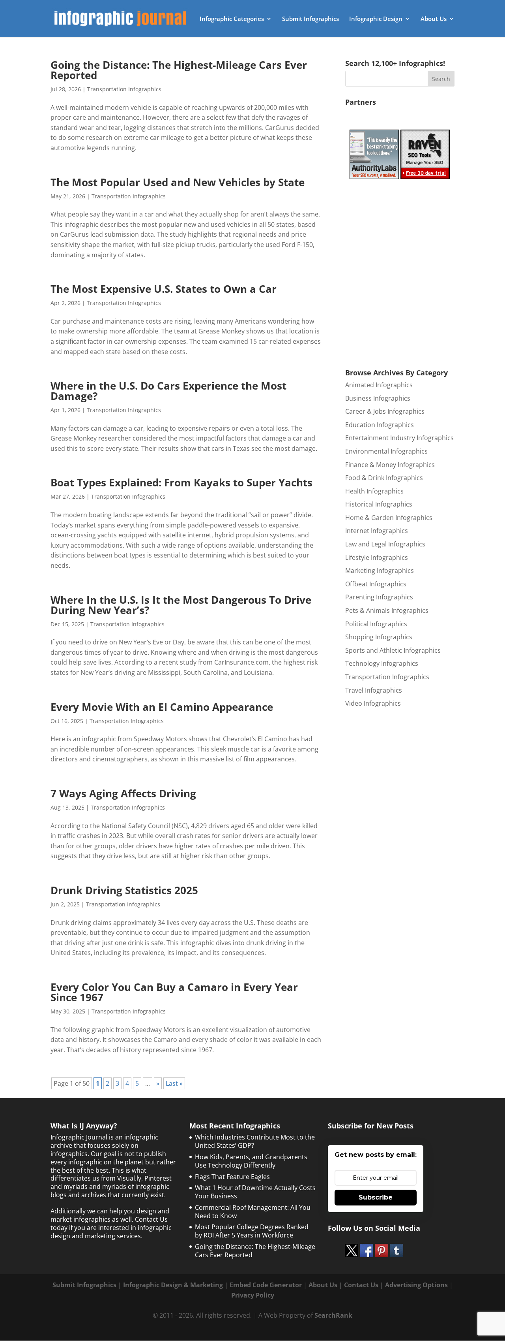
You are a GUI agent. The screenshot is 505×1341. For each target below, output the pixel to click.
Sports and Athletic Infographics (393, 650)
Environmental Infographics (386, 451)
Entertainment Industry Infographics (399, 437)
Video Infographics (373, 703)
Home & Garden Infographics (388, 517)
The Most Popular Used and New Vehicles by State (177, 182)
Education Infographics (379, 424)
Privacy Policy (252, 1295)
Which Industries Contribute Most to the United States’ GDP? (255, 1141)
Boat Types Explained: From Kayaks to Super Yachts (181, 482)
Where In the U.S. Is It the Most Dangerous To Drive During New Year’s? (180, 605)
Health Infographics (374, 491)
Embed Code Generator (266, 1285)
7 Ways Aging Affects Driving (123, 793)
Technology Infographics (381, 663)
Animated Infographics (379, 384)
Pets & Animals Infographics (386, 610)
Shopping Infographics (378, 637)
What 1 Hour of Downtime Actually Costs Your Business (255, 1191)
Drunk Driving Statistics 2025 (124, 890)
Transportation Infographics (124, 89)
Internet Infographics (376, 530)
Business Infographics (377, 398)
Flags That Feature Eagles (232, 1176)
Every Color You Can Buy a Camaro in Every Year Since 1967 (174, 992)
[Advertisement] (404, 271)
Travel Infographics (373, 690)
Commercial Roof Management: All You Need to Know (252, 1211)
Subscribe (376, 1197)
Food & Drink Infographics (384, 477)
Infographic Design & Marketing (173, 1285)
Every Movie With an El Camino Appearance (161, 707)
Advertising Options (416, 1285)
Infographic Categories (232, 19)
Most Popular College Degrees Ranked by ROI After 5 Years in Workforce (252, 1230)
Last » (174, 1083)
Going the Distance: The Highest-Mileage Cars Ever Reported (178, 70)
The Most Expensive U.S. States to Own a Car (163, 289)
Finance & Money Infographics (390, 464)
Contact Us (361, 1285)
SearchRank (333, 1315)
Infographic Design (375, 19)
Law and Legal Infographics (385, 544)
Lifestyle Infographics (376, 557)
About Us (434, 19)
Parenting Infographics (379, 597)
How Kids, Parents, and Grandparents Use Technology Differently (251, 1161)
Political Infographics (376, 624)
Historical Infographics (378, 504)
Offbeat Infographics (375, 584)
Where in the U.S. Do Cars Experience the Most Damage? (168, 391)
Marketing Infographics (379, 570)
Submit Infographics (310, 19)
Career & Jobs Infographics (385, 411)
